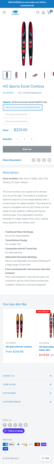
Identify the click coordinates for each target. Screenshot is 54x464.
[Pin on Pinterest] (39, 160)
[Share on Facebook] (33, 160)
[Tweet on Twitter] (44, 160)
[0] (49, 12)
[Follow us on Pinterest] (20, 425)
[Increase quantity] (31, 139)
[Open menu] (4, 12)
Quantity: (7, 139)
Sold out (27, 149)
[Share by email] (49, 160)
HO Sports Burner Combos (19, 346)
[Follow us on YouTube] (26, 425)
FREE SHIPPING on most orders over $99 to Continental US (27, 4)
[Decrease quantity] (17, 139)
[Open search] (37, 12)
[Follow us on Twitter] (10, 425)
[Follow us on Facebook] (5, 425)
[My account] (43, 12)
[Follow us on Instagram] (15, 425)
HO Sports (8, 93)
